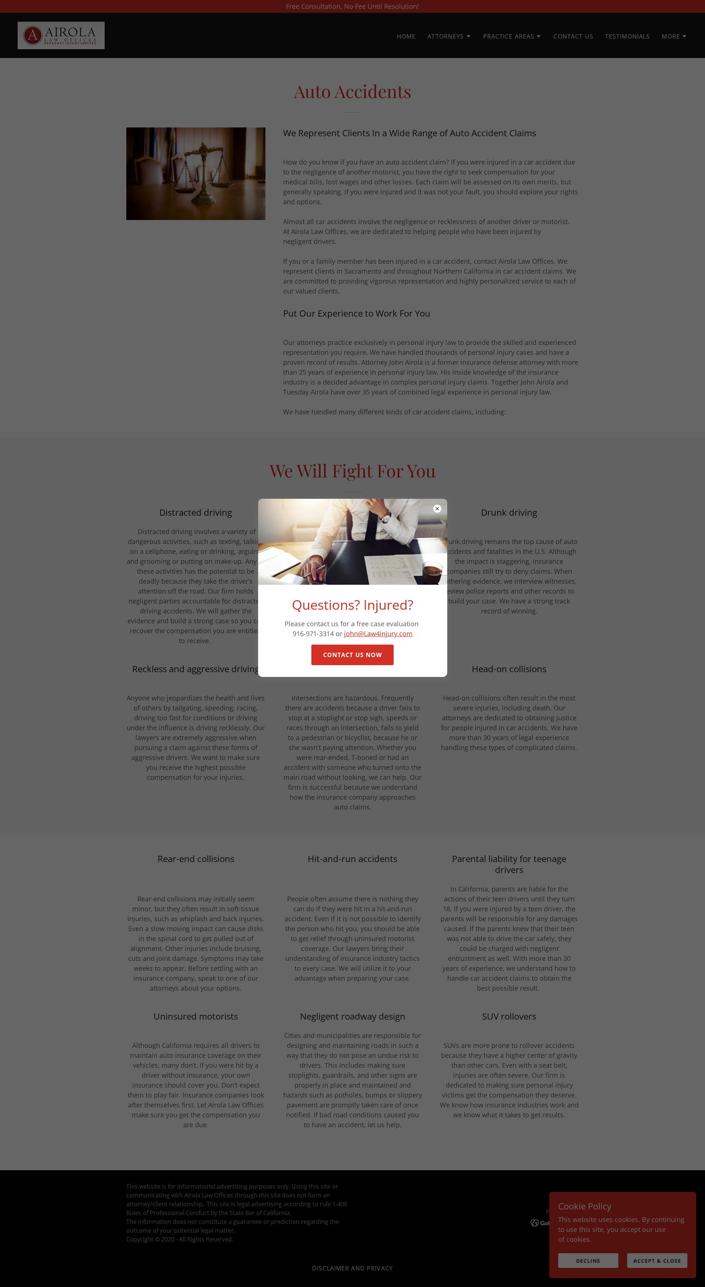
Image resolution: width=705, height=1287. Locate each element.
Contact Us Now (352, 655)
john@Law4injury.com (378, 633)
